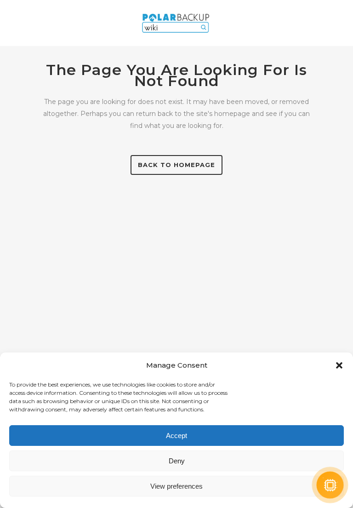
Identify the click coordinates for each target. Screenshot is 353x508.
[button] (339, 365)
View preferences (176, 486)
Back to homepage (176, 164)
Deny (177, 461)
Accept (176, 435)
